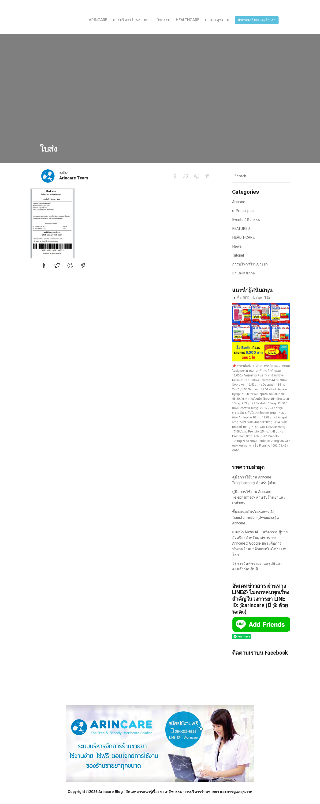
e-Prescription (243, 211)
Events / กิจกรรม (246, 220)
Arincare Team (73, 178)
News (237, 246)
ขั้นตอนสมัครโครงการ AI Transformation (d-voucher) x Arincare (255, 517)
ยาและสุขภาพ (217, 20)
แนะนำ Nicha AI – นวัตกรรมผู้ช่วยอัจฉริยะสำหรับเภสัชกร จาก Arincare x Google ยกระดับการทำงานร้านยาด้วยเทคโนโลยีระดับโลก (260, 543)
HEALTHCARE (187, 20)
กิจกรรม (163, 20)
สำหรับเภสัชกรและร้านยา (256, 20)
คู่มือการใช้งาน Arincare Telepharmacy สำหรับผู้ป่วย (254, 480)
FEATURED (241, 228)
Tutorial (238, 255)
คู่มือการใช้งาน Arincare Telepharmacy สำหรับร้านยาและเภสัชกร (258, 497)
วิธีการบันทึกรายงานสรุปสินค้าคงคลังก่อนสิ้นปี (257, 566)
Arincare (98, 20)
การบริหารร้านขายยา (132, 20)
